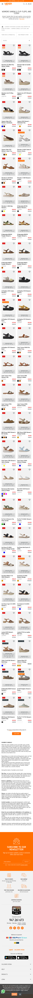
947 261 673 (16, 920)
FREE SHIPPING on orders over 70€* (16, 1)
